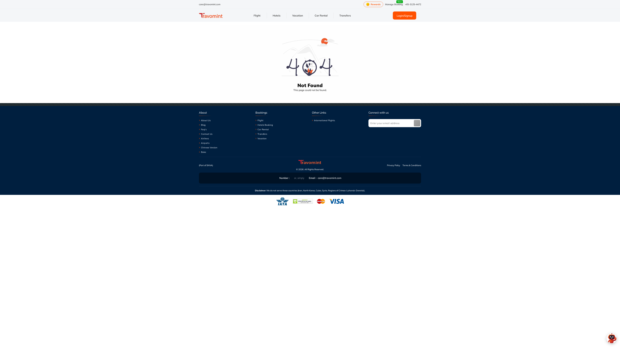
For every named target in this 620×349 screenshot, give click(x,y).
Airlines (205, 138)
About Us (206, 120)
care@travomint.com (209, 4)
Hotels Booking (265, 125)
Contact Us (206, 134)
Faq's (204, 129)
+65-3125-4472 (413, 4)
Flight (260, 120)
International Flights (324, 120)
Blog (203, 125)
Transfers (262, 134)
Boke (203, 152)
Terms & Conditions (412, 165)
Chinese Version (209, 147)
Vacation (262, 138)
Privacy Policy (393, 165)
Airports (205, 143)
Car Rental (263, 129)
